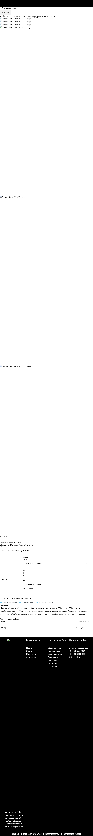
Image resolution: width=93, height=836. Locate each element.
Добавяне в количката (21, 598)
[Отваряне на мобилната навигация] (3, 3)
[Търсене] (82, 3)
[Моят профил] (86, 3)
